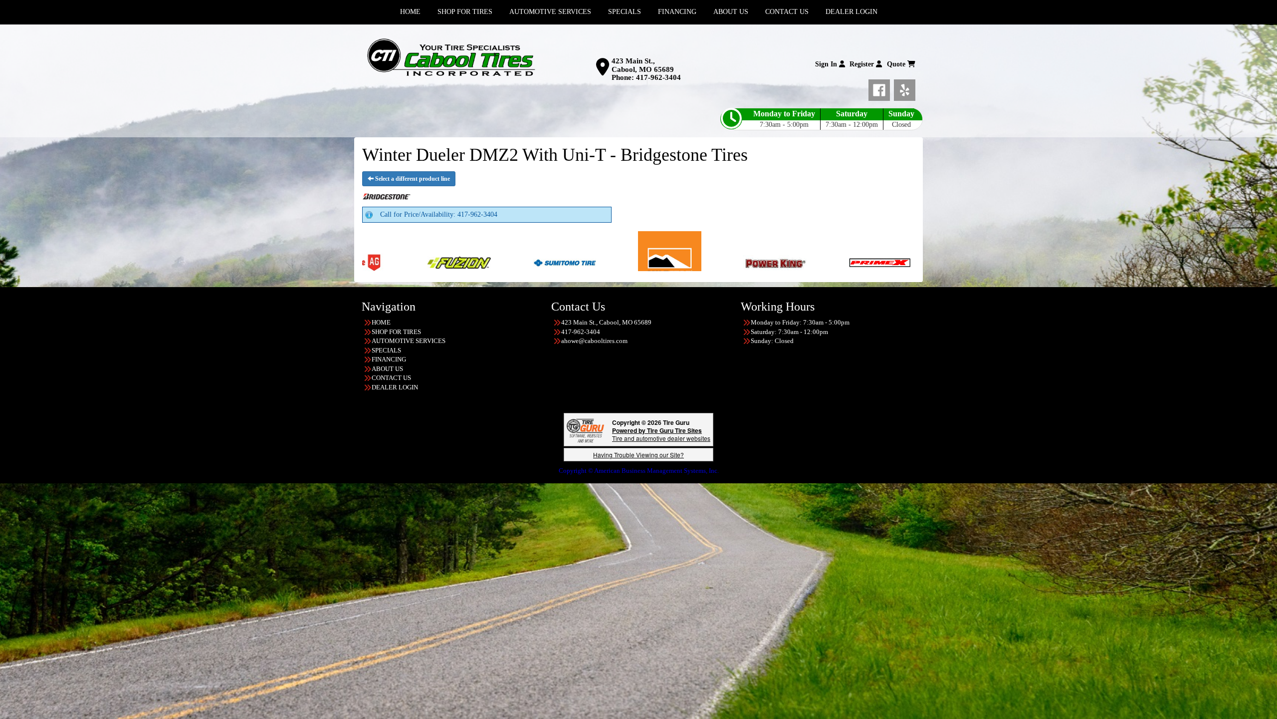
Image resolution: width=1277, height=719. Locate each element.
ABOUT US (387, 368)
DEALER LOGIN (395, 387)
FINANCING (389, 359)
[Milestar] (522, 262)
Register (863, 64)
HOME (381, 322)
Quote (897, 64)
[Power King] (627, 262)
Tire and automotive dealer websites (661, 434)
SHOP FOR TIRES (396, 332)
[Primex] (733, 262)
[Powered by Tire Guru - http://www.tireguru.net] (585, 429)
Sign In (827, 64)
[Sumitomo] (417, 262)
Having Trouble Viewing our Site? (638, 454)
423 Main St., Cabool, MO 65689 (643, 65)
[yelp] (904, 88)
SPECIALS (386, 350)
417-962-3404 (658, 77)
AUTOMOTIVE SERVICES (408, 341)
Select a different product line (412, 178)
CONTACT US (391, 377)
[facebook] (881, 88)
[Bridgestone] (868, 262)
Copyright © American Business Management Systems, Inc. (639, 470)
